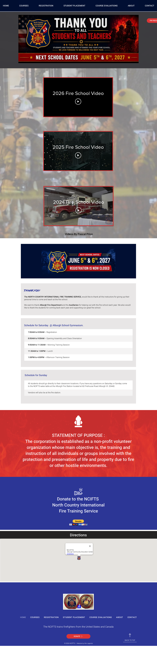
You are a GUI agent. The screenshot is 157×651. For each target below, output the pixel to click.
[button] (131, 5)
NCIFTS (73, 643)
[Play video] (78, 101)
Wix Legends (88, 643)
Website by (80, 643)
